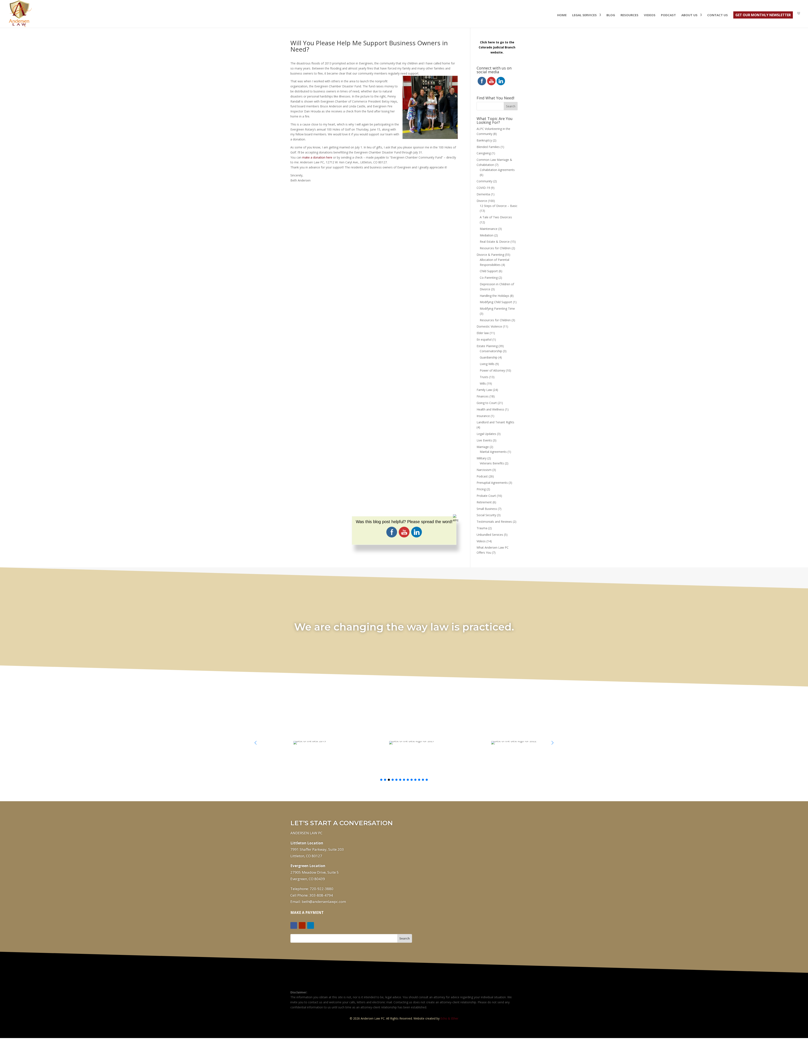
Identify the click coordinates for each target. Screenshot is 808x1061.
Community (484, 181)
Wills (483, 383)
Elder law (483, 333)
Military (481, 458)
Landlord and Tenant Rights (495, 422)
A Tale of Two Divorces (496, 217)
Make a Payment (307, 912)
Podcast (668, 15)
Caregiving (484, 153)
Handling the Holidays (494, 296)
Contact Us (717, 15)
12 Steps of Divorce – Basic (498, 206)
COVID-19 (483, 188)
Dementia (483, 194)
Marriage (483, 447)
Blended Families (488, 147)
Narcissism (484, 470)
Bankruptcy (484, 140)
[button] (552, 743)
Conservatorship (491, 351)
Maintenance (488, 229)
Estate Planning (487, 346)
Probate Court (486, 496)
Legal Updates (486, 434)
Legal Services (584, 15)
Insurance (483, 416)
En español (484, 339)
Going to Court (487, 403)
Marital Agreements (493, 452)
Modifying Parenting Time (497, 309)
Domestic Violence (489, 326)
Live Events (484, 440)
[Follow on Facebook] (293, 925)
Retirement (484, 502)
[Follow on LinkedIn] (310, 925)
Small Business (487, 509)
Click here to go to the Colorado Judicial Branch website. (497, 47)
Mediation (486, 235)
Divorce (482, 201)
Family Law (484, 390)
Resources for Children (495, 248)
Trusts (484, 377)
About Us (689, 15)
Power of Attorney (492, 370)
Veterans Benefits (492, 463)
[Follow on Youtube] (302, 925)
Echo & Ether (449, 1018)
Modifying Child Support (496, 302)
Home (562, 15)
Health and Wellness (490, 409)
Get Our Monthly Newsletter (763, 15)
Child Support (489, 271)
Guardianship (488, 357)
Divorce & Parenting (490, 255)
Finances (483, 396)
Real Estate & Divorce (495, 242)
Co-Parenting (489, 278)
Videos (649, 15)
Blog (610, 15)
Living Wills (487, 364)
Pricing (481, 489)
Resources (629, 15)
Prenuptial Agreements (492, 483)
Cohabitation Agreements (497, 170)
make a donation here (317, 157)
